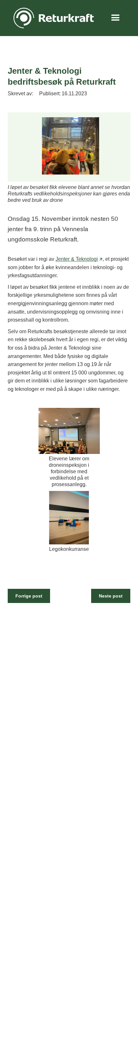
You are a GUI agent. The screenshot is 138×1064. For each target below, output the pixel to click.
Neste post (111, 595)
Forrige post (28, 595)
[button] (115, 18)
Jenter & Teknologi (77, 259)
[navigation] (52, 18)
